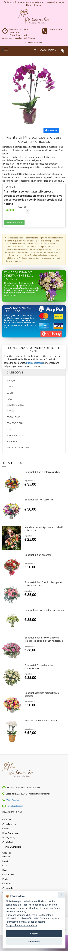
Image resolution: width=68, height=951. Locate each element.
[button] (62, 51)
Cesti (9, 429)
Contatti (6, 828)
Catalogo (47, 50)
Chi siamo (6, 819)
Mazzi (9, 386)
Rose (9, 398)
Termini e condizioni (11, 847)
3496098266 (55, 29)
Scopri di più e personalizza (21, 925)
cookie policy (18, 911)
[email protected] (35, 42)
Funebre (11, 441)
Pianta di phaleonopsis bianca (41, 720)
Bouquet (11, 380)
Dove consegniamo (11, 833)
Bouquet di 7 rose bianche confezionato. (39, 667)
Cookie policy (8, 842)
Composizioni (14, 423)
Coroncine (13, 417)
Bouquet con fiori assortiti (39, 499)
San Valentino (15, 435)
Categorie (15, 372)
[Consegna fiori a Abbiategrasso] (34, 17)
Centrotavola (15, 405)
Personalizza (34, 941)
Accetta (34, 933)
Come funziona (9, 824)
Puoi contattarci (34, 362)
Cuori (9, 392)
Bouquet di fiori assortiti (38, 554)
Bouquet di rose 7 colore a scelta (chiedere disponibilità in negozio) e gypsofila (44, 640)
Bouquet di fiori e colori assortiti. (42, 471)
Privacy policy (8, 837)
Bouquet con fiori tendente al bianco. (44, 609)
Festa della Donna (17, 447)
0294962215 (12, 799)
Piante (10, 411)
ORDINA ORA (13, 222)
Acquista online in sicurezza (19, 309)
